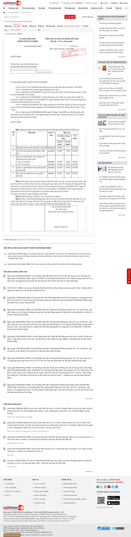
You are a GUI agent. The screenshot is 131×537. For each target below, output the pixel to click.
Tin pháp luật (70, 8)
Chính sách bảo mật (70, 495)
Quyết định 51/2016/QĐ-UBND (29, 240)
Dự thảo (42, 8)
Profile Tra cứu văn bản (13, 491)
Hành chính (11, 417)
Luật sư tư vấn (97, 8)
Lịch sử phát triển (11, 487)
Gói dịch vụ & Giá (91, 3)
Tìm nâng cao (88, 17)
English (105, 3)
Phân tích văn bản (40, 487)
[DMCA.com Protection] (118, 529)
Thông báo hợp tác (69, 503)
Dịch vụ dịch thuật (40, 495)
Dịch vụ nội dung (39, 499)
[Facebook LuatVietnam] (98, 487)
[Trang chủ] (4, 8)
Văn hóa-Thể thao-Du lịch (40, 431)
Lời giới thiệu (9, 483)
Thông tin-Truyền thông (23, 431)
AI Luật (109, 8)
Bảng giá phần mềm (70, 483)
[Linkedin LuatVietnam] (116, 487)
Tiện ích (118, 8)
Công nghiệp (11, 443)
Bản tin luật (83, 8)
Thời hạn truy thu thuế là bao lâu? (110, 23)
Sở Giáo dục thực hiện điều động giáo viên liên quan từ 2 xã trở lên (116, 169)
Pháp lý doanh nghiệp (41, 491)
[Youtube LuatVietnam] (105, 487)
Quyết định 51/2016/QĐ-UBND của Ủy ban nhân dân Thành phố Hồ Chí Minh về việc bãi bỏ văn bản (45, 264)
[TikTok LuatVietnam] (109, 487)
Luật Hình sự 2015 (46, 535)
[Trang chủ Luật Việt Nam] (12, 3)
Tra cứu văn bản (28, 8)
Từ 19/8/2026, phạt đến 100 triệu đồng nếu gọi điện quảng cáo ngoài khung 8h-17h (112, 179)
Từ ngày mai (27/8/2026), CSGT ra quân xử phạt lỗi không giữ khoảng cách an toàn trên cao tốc (112, 189)
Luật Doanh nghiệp (23, 535)
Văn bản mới (14, 8)
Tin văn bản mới (55, 8)
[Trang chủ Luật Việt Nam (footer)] (13, 510)
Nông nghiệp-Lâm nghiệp (24, 417)
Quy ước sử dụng (69, 491)
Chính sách (20, 443)
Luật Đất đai (35, 535)
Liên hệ (7, 495)
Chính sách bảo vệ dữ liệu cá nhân (74, 499)
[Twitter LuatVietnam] (113, 487)
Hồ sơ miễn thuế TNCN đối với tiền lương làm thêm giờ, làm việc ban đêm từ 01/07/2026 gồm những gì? (112, 81)
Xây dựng (10, 455)
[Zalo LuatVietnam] (101, 487)
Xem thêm (88, 399)
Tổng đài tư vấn (39, 503)
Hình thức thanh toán (70, 487)
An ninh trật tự (11, 466)
